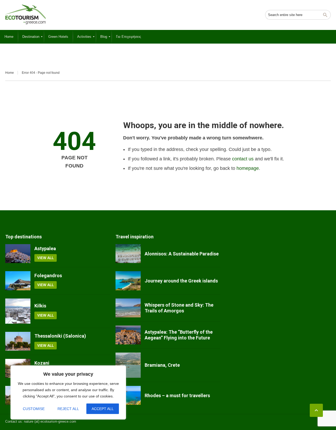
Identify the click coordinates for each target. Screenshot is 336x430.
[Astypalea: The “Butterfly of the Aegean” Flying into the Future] (128, 335)
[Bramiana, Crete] (128, 365)
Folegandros (48, 275)
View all (45, 258)
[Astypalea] (17, 253)
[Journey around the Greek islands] (128, 280)
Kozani (41, 363)
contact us (243, 158)
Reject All (68, 409)
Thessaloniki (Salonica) (60, 336)
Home (9, 73)
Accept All (103, 409)
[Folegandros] (17, 280)
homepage (248, 168)
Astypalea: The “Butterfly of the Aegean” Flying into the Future (179, 334)
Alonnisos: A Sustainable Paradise (182, 253)
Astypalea (45, 248)
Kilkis (40, 305)
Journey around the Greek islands (181, 281)
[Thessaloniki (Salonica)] (17, 341)
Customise (34, 409)
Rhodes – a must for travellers (177, 395)
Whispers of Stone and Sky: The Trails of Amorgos (179, 307)
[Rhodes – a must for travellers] (128, 395)
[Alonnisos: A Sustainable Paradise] (128, 253)
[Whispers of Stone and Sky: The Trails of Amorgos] (128, 307)
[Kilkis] (17, 311)
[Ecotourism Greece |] (25, 14)
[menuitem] (9, 37)
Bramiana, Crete (162, 365)
